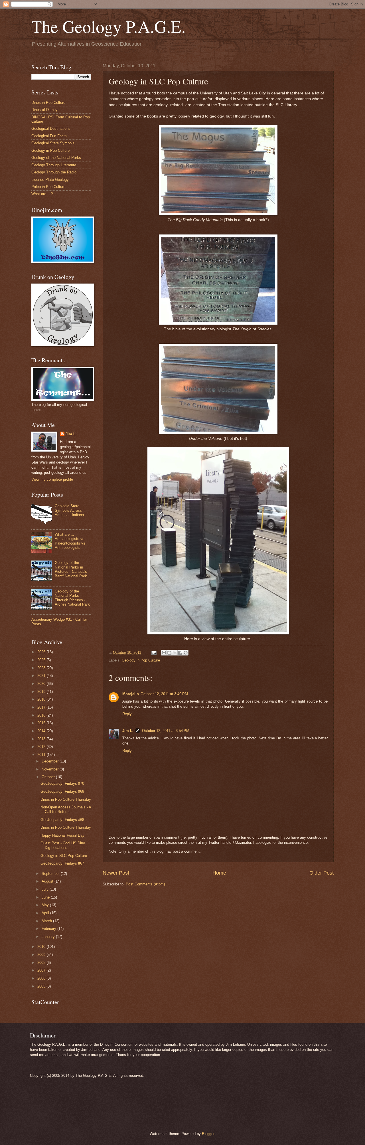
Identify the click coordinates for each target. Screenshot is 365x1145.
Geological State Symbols (52, 143)
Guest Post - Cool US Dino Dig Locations (62, 845)
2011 (41, 754)
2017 (41, 707)
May (46, 905)
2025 (41, 660)
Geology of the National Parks (56, 157)
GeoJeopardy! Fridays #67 (62, 863)
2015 (41, 723)
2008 (41, 962)
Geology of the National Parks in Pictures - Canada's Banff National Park (71, 569)
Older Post (321, 873)
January (49, 936)
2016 (41, 715)
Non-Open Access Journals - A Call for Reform (65, 809)
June (46, 897)
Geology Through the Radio (53, 172)
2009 (41, 954)
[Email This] (164, 653)
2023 (41, 668)
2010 (41, 946)
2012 (41, 747)
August (48, 881)
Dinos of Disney (44, 110)
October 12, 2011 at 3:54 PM (165, 731)
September (51, 873)
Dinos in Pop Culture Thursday (65, 799)
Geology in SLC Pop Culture (63, 855)
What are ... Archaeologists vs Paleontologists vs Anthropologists (70, 541)
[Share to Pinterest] (185, 653)
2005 (41, 986)
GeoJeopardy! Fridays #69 (62, 791)
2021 (41, 675)
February (49, 928)
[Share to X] (175, 653)
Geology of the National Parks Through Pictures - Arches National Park (72, 597)
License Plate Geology (50, 179)
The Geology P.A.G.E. (108, 26)
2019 (41, 691)
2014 (41, 731)
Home (219, 873)
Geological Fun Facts (49, 136)
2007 (41, 970)
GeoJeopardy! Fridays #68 (62, 820)
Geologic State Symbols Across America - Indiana (69, 510)
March (47, 921)
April (46, 913)
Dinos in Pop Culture (48, 102)
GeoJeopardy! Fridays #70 (62, 783)
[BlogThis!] (169, 653)
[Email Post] (154, 652)
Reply (127, 714)
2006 (41, 978)
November (51, 769)
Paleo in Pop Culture (48, 187)
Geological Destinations (50, 128)
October (49, 777)
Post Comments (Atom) (145, 884)
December (51, 761)
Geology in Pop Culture (141, 660)
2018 (41, 699)
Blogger (208, 1134)
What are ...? (42, 194)
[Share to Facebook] (180, 653)
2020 (41, 683)
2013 (41, 739)
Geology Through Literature (53, 165)
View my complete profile (52, 479)
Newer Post (116, 873)
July (46, 889)
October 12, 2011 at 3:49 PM (164, 694)
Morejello (130, 694)
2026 (41, 652)
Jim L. (127, 731)
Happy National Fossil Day (62, 835)
